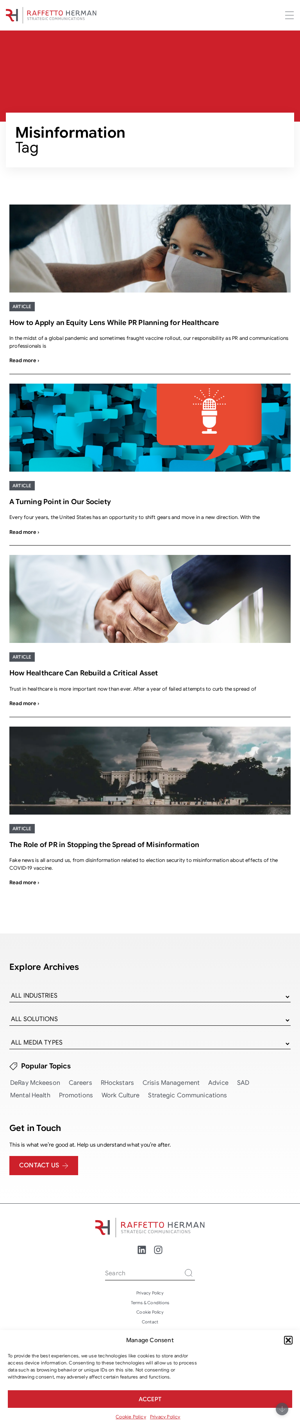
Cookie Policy (131, 1417)
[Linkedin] (141, 1250)
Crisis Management (171, 1083)
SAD (243, 1083)
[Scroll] (282, 1409)
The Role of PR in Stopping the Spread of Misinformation (104, 844)
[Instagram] (158, 1250)
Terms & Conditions (150, 1302)
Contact (150, 1322)
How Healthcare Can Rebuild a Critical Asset (83, 673)
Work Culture (121, 1095)
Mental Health (30, 1095)
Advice (218, 1083)
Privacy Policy (165, 1417)
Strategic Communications (187, 1095)
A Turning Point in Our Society (60, 501)
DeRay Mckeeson (35, 1083)
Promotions (76, 1095)
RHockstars (117, 1083)
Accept (150, 1399)
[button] (288, 1340)
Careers (80, 1083)
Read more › (24, 360)
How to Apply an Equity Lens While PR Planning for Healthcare (114, 322)
